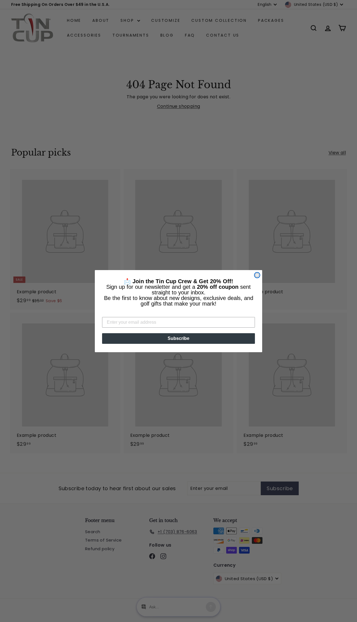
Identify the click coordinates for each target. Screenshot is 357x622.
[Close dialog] (257, 275)
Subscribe (178, 338)
